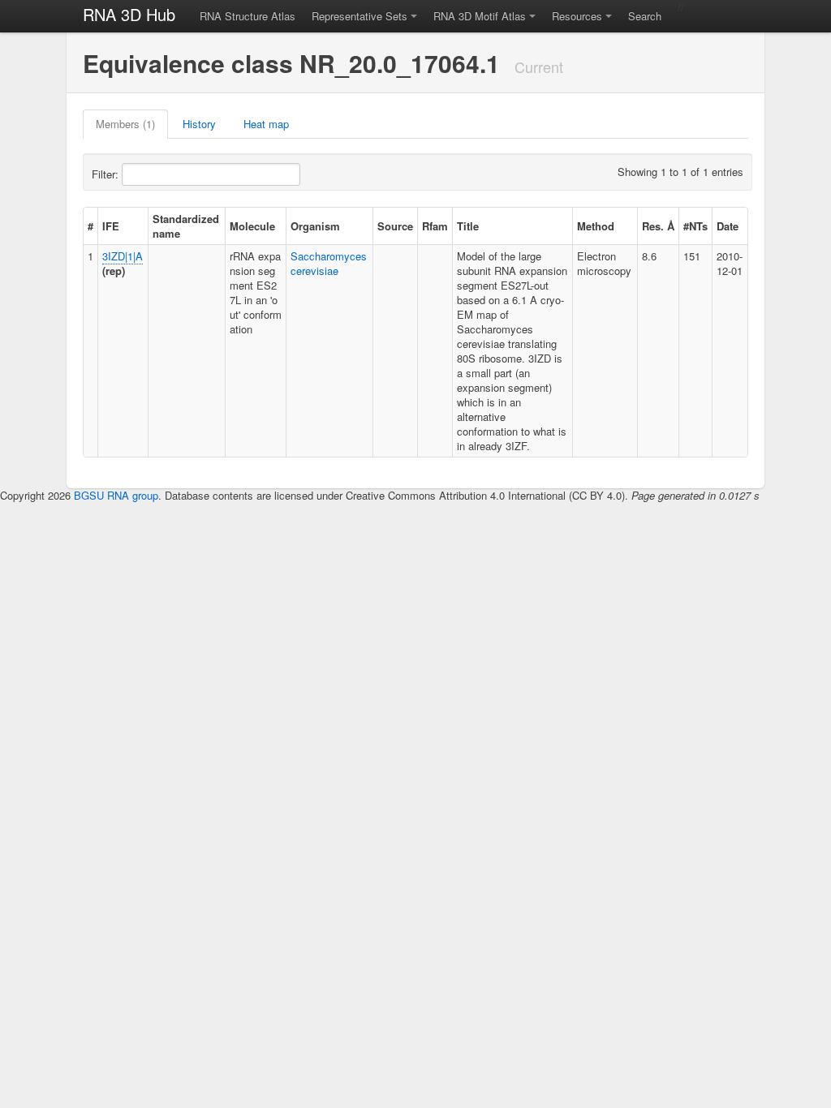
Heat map (266, 123)
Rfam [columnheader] (435, 226)
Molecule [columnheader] (252, 226)
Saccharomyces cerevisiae (329, 263)
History (199, 123)
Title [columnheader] (468, 226)
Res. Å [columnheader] (658, 226)
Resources (577, 16)
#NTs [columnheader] (695, 226)
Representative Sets (359, 16)
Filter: (107, 174)
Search (644, 16)
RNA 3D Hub (129, 14)
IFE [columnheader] (110, 226)
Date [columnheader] (727, 226)
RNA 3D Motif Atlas (479, 16)
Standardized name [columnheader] (186, 226)
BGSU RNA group (116, 495)
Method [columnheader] (595, 226)
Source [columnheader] (395, 226)
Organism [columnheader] (315, 226)
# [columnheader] (90, 226)
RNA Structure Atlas (247, 16)
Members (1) (125, 123)
